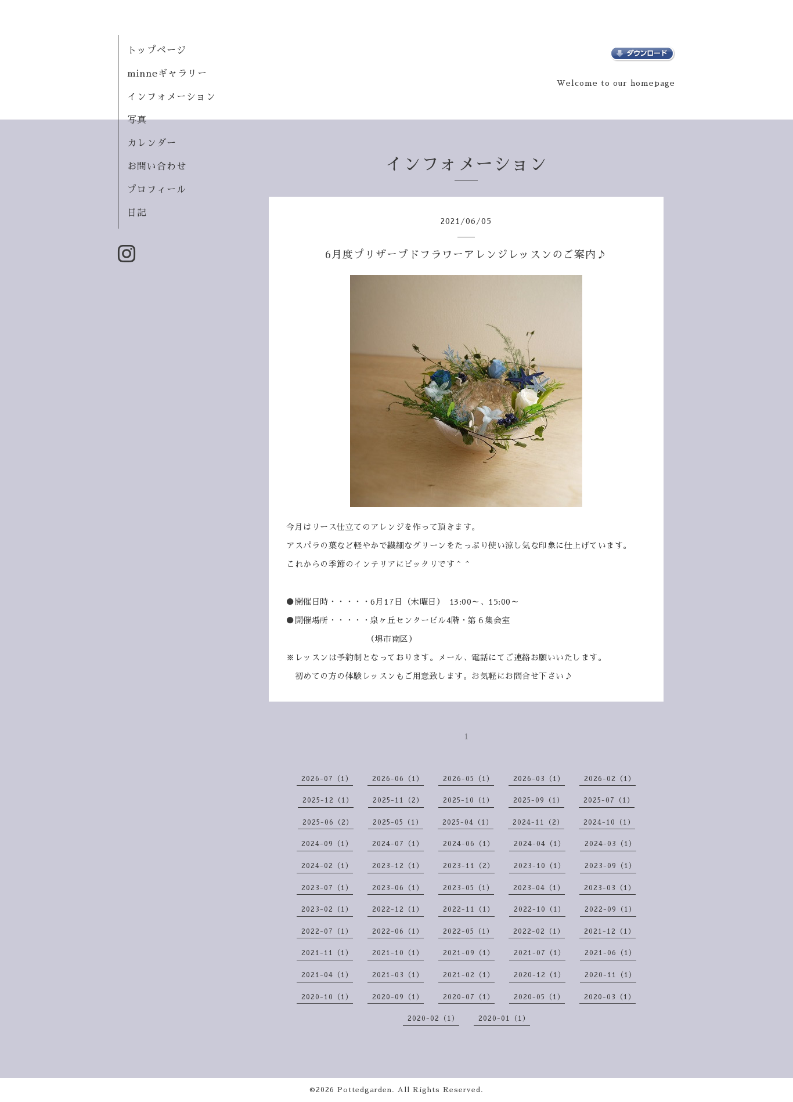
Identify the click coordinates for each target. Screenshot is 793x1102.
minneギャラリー (167, 73)
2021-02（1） (469, 974)
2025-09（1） (538, 800)
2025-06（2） (328, 822)
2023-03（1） (610, 887)
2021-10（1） (398, 952)
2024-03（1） (610, 843)
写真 (137, 120)
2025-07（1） (609, 800)
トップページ (156, 50)
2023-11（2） (469, 865)
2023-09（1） (610, 865)
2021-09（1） (469, 952)
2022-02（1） (539, 931)
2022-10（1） (539, 909)
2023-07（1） (327, 887)
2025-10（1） (468, 800)
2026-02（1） (610, 778)
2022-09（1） (610, 909)
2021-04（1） (327, 974)
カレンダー (151, 143)
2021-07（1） (539, 952)
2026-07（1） (327, 778)
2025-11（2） (398, 800)
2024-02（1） (327, 865)
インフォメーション (171, 97)
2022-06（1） (398, 931)
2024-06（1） (469, 843)
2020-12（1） (539, 974)
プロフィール (156, 189)
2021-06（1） (610, 952)
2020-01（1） (504, 1018)
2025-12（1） (328, 800)
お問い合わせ (156, 166)
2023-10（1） (539, 865)
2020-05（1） (539, 996)
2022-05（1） (468, 931)
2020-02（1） (433, 1018)
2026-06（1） (398, 778)
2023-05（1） (468, 887)
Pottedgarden (364, 1089)
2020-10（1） (327, 996)
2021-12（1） (610, 931)
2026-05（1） (468, 778)
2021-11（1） (327, 952)
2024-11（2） (538, 822)
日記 (137, 213)
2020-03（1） (610, 996)
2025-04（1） (467, 822)
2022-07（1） (327, 931)
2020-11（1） (610, 974)
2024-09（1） (327, 843)
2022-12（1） (398, 909)
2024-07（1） (398, 843)
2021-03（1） (398, 974)
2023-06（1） (398, 887)
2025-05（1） (398, 822)
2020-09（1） (398, 996)
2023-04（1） (539, 887)
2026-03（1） (539, 778)
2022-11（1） (469, 909)
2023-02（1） (327, 909)
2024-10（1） (609, 822)
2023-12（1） (398, 865)
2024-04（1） (539, 843)
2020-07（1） (469, 996)
